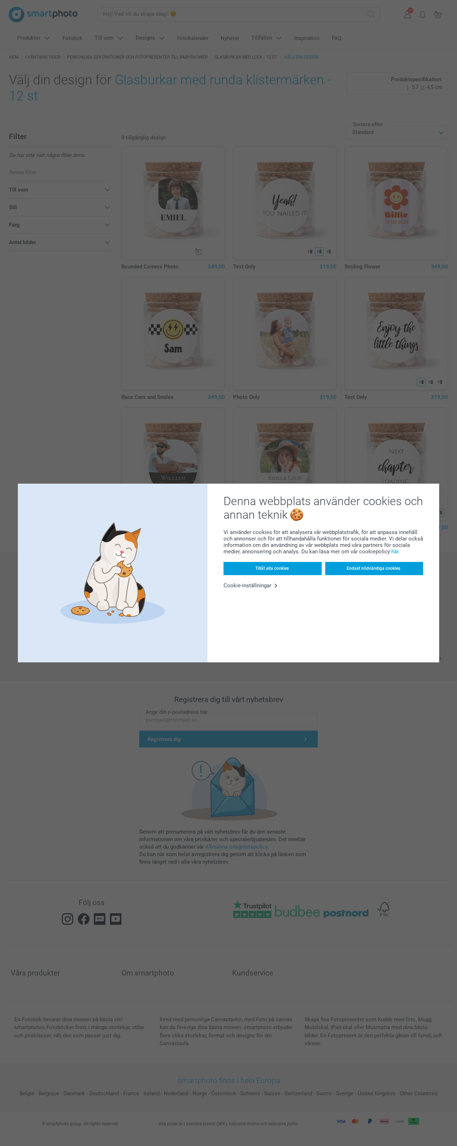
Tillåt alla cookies (272, 568)
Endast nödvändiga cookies (373, 568)
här (394, 551)
